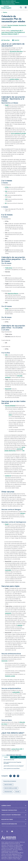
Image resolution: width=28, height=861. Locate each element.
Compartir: (4, 776)
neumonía (4, 660)
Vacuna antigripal (10, 405)
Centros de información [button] (9, 824)
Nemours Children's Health (7, 2)
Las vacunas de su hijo (9, 759)
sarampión (8, 613)
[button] (5, 40)
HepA (6, 308)
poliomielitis (16, 692)
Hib (6, 191)
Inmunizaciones (8, 791)
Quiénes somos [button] (6, 805)
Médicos (17, 2)
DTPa (6, 187)
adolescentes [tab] (22, 757)
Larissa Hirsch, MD (17, 30)
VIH (23, 450)
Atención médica (8, 784)
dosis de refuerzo (13, 293)
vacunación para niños (16, 51)
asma (23, 447)
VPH (6, 355)
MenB (6, 524)
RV (6, 203)
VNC (6, 199)
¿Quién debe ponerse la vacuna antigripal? (14, 765)
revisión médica (14, 79)
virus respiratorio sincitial (18, 133)
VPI (6, 195)
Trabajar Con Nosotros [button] (9, 810)
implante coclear (10, 676)
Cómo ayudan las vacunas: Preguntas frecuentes (12, 763)
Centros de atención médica (8, 3)
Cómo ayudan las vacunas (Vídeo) (12, 768)
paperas (19, 625)
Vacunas (17, 791)
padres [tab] (6, 757)
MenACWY (8, 389)
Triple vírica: (8, 268)
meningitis (8, 570)
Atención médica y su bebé (10, 788)
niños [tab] (14, 757)
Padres (5, 12)
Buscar (20, 7)
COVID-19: (8, 475)
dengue (22, 513)
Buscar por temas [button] (7, 819)
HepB (6, 105)
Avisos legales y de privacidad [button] (11, 814)
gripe (10, 414)
